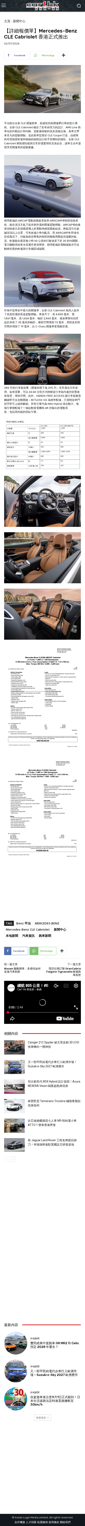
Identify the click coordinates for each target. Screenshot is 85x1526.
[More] (63, 55)
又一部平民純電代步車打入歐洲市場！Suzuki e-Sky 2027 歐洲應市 (54, 1373)
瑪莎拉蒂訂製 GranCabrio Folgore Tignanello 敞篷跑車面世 (63, 971)
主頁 (7, 21)
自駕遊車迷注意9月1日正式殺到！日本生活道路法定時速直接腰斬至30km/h (55, 1400)
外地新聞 (34, 1338)
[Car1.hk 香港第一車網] (42, 5)
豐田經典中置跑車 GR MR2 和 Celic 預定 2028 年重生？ (54, 1345)
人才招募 (31, 1522)
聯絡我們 (65, 1522)
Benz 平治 (23, 923)
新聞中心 (19, 21)
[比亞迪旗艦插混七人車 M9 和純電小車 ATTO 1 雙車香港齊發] (14, 1126)
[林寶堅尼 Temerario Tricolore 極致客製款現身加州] (14, 1106)
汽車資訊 (28, 935)
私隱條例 (42, 1522)
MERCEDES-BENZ (47, 923)
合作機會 (19, 1522)
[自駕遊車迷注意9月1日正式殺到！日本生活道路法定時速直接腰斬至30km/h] (15, 1398)
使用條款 (53, 1522)
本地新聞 (12, 935)
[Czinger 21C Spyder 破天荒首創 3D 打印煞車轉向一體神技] (14, 1047)
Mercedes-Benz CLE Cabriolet (28, 929)
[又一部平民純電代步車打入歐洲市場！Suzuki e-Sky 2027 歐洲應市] (14, 1067)
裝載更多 (41, 1417)
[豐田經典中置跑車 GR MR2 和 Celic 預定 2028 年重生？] (15, 1343)
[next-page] (13, 1159)
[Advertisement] (42, 1271)
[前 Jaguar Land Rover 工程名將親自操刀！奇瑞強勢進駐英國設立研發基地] (14, 1145)
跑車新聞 (45, 935)
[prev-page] (6, 1159)
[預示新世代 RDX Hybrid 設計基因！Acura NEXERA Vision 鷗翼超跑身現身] (14, 1086)
